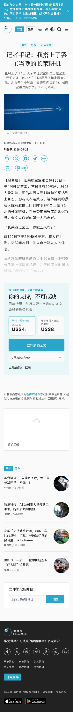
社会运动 (46, 45)
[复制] (7, 158)
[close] (68, 11)
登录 (28, 367)
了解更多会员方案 (21, 357)
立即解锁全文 (37, 345)
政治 (33, 45)
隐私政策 (48, 691)
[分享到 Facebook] (26, 158)
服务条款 (61, 691)
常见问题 (9, 667)
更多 (17, 468)
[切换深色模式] (52, 29)
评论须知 (13, 444)
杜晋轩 (7, 545)
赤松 (6, 570)
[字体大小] (40, 29)
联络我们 (24, 661)
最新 (8, 468)
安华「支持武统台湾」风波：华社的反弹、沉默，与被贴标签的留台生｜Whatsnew (25, 535)
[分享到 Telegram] (35, 158)
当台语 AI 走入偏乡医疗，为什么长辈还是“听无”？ (26, 480)
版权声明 (24, 667)
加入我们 (39, 661)
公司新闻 (39, 667)
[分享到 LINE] (44, 158)
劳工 (24, 45)
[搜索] (59, 29)
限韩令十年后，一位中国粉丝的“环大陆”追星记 (25, 562)
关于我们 (9, 661)
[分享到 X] (16, 158)
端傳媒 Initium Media (26, 691)
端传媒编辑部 (34, 394)
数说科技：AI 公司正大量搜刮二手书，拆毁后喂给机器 (26, 506)
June (7, 514)
